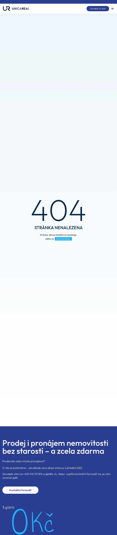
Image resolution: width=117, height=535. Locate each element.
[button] (98, 8)
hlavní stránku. (63, 238)
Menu (112, 8)
